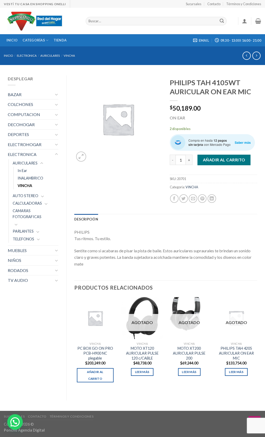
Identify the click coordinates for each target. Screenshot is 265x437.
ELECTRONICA (27, 55)
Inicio (12, 40)
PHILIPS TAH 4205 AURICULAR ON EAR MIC (236, 353)
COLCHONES (20, 104)
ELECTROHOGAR (24, 144)
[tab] (86, 219)
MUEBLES (17, 250)
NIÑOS (14, 260)
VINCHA (69, 55)
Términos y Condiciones (243, 4)
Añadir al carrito (224, 159)
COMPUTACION (24, 114)
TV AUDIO (18, 280)
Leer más (142, 372)
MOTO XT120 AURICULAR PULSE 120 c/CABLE (142, 353)
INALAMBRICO (30, 178)
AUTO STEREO (25, 196)
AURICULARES (50, 55)
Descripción (86, 219)
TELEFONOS (23, 239)
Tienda (60, 40)
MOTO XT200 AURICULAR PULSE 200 (189, 353)
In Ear (22, 170)
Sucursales (193, 4)
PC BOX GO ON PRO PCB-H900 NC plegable (95, 353)
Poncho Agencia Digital (24, 430)
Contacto (213, 4)
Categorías (34, 40)
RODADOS (18, 270)
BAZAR (14, 94)
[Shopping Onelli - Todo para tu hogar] (41, 21)
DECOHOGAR (21, 124)
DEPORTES (18, 134)
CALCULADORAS (27, 203)
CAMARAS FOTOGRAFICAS (27, 214)
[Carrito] (258, 21)
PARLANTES (23, 231)
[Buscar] (222, 21)
